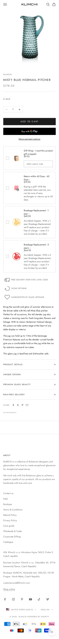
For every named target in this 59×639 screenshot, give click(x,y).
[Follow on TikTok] (39, 599)
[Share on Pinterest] (22, 405)
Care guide (8, 525)
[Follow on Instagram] (13, 599)
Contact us (8, 493)
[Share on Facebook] (13, 405)
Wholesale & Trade (12, 531)
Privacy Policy (10, 520)
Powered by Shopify (38, 616)
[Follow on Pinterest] (22, 599)
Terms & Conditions (12, 509)
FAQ (5, 498)
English (45, 609)
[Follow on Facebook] (5, 599)
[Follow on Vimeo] (47, 599)
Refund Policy (10, 515)
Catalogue (8, 542)
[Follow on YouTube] (30, 599)
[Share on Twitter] (18, 405)
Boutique (7, 504)
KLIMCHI (7, 74)
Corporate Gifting (12, 536)
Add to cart (29, 121)
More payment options (29, 139)
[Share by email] (27, 405)
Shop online (9, 589)
